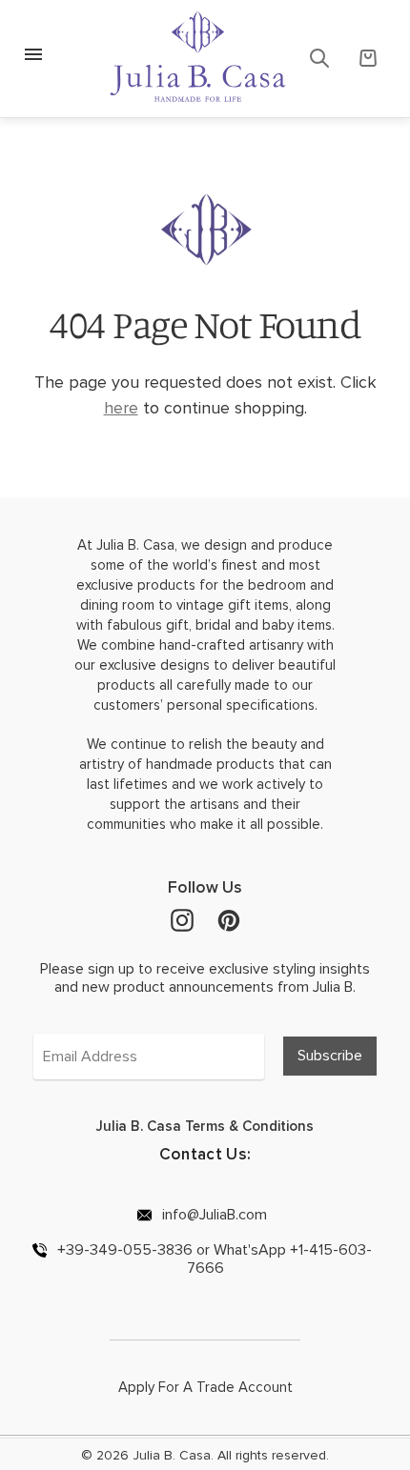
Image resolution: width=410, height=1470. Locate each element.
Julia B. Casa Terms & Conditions (205, 1126)
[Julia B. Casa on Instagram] (182, 919)
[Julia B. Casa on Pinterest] (228, 919)
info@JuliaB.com (212, 1214)
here (121, 407)
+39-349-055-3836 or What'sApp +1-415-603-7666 (212, 1258)
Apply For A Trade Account (205, 1387)
